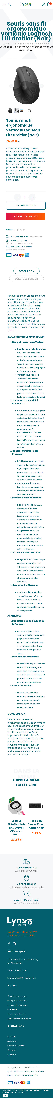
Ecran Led (12, 1009)
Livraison (11, 1036)
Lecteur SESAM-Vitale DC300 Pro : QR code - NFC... (16, 827)
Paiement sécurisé (16, 1045)
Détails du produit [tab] (26, 278)
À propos (11, 1041)
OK (5, 1095)
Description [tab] (26, 271)
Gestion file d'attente (17, 1005)
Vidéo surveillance (16, 1014)
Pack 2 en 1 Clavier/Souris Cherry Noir (36, 824)
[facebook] (8, 944)
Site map (11, 1054)
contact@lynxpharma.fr (24, 978)
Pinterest (24, 230)
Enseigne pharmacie (17, 1000)
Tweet (20, 230)
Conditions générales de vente (26, 1075)
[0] (48, 4)
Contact (11, 1050)
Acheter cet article (26, 216)
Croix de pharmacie (16, 996)
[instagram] (14, 944)
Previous (11, 86)
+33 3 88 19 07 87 (19, 970)
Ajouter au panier (23, 206)
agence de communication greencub (21, 1071)
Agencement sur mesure (19, 1018)
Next (41, 86)
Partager (17, 230)
